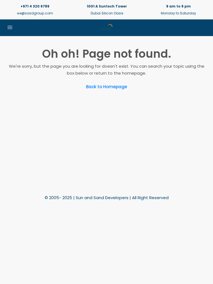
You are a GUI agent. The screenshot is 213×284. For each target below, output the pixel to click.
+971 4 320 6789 (35, 6)
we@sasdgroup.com (35, 13)
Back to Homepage (106, 87)
